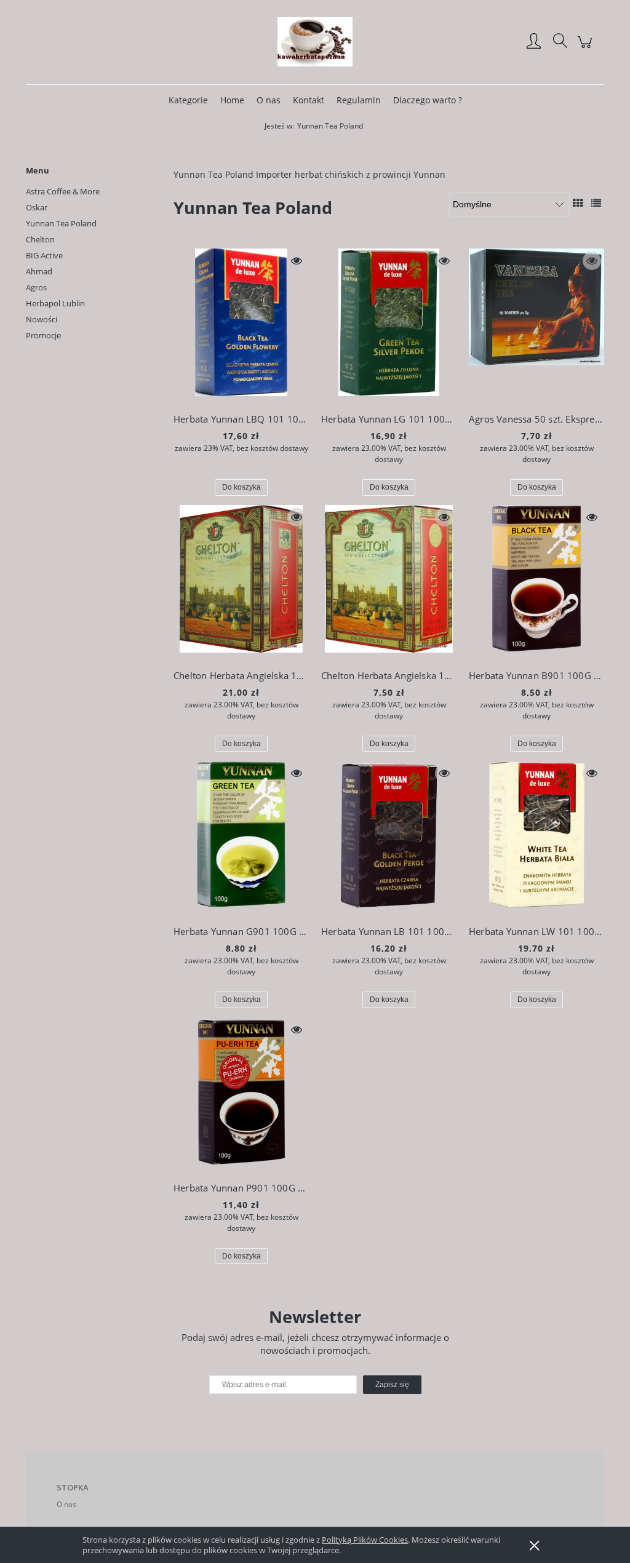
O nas (66, 1504)
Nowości (41, 319)
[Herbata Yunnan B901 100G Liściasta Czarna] (536, 582)
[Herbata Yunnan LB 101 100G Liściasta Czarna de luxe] (389, 838)
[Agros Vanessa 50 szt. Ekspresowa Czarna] (536, 325)
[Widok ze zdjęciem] (578, 203)
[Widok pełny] (596, 203)
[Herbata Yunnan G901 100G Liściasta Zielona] (241, 838)
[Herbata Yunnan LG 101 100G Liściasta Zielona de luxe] (389, 325)
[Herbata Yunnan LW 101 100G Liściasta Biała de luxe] (536, 838)
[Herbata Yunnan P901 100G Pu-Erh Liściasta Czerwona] (241, 1094)
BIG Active (44, 255)
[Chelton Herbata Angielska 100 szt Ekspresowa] (241, 582)
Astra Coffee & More (63, 191)
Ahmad (39, 271)
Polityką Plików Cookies (365, 1539)
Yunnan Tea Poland (61, 223)
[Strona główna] (315, 41)
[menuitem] (188, 100)
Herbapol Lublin (55, 303)
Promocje (43, 335)
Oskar (36, 207)
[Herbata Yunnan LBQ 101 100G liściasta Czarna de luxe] (241, 325)
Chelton (40, 239)
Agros (36, 287)
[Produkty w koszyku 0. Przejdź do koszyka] (587, 48)
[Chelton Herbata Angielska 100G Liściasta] (389, 582)
